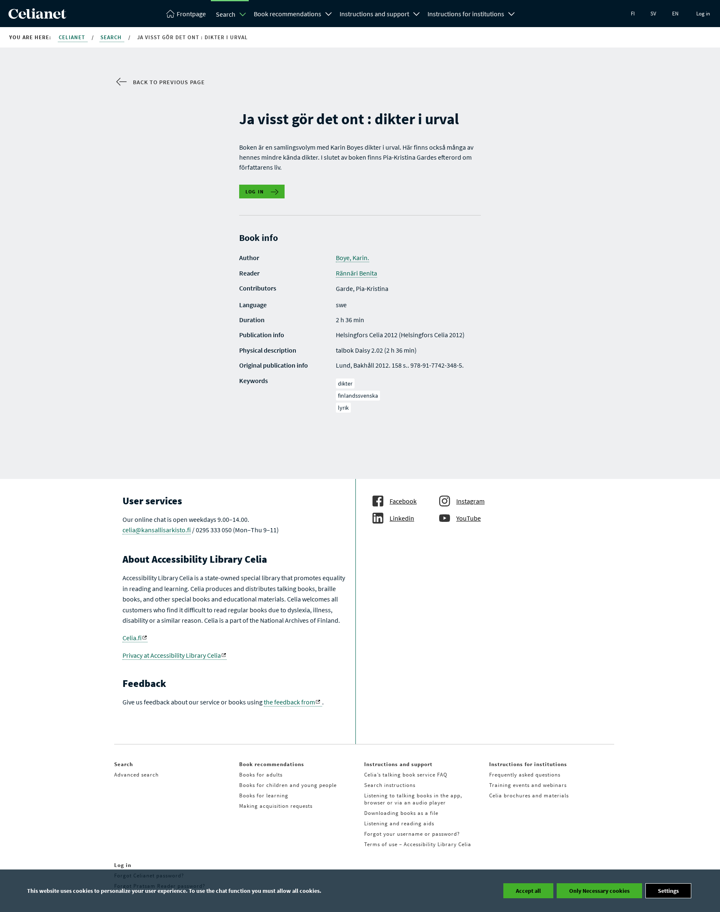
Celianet (73, 37)
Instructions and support (374, 14)
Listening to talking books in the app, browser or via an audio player (413, 799)
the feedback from (289, 702)
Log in (703, 13)
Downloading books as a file (401, 813)
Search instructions (389, 785)
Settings (668, 890)
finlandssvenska (358, 395)
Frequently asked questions (524, 774)
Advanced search (136, 774)
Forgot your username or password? (412, 833)
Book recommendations (287, 14)
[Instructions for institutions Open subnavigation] (512, 13)
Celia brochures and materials (529, 795)
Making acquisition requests (275, 805)
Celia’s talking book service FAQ (406, 774)
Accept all (528, 890)
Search (225, 14)
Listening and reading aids (399, 823)
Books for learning (263, 795)
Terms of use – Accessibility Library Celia (417, 844)
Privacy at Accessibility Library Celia (171, 655)
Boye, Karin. (352, 257)
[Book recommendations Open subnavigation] (329, 13)
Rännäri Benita (356, 273)
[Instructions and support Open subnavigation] (416, 13)
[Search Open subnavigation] (243, 14)
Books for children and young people (288, 785)
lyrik (343, 407)
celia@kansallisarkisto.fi (156, 530)
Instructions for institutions (466, 14)
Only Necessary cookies (599, 890)
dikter (345, 383)
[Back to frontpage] (37, 16)
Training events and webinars (528, 785)
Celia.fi (132, 638)
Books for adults (260, 774)
